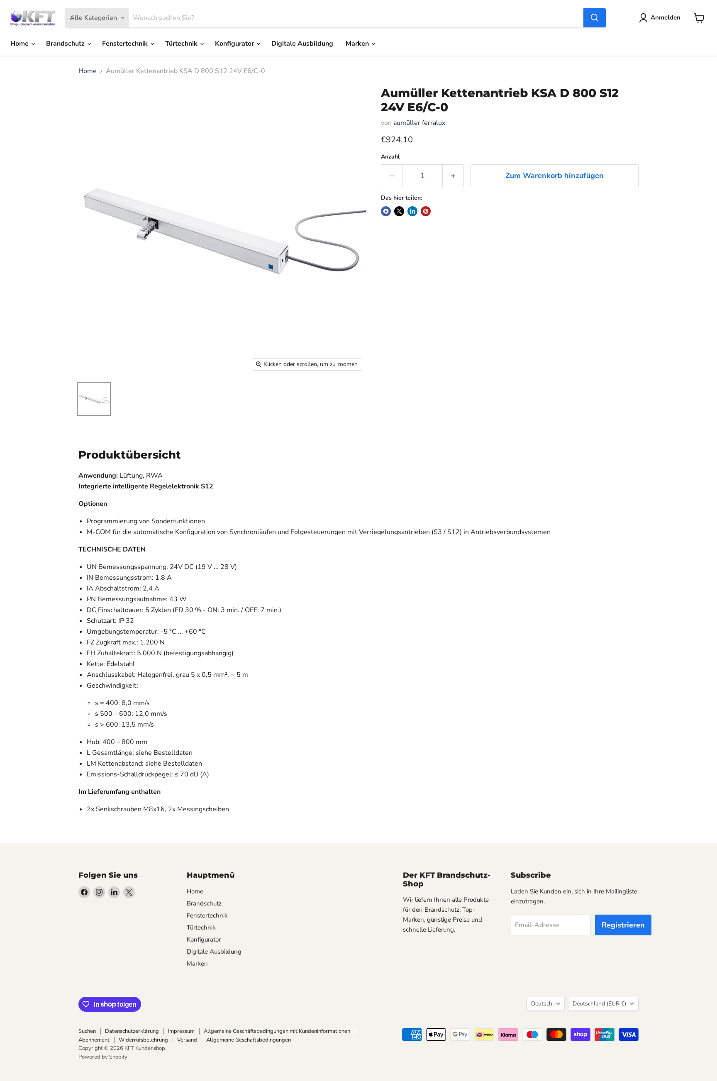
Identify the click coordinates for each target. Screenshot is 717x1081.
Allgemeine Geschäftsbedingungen (248, 1040)
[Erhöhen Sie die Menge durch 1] (453, 175)
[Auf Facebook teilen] (386, 211)
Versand (187, 1040)
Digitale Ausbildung (302, 43)
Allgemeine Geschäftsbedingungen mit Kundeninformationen (277, 1031)
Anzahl (390, 157)
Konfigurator (235, 43)
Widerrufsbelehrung (143, 1040)
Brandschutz (66, 43)
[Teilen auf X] (399, 211)
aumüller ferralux (419, 122)
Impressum (181, 1031)
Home (20, 43)
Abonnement (94, 1040)
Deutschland (599, 1004)
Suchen (87, 1031)
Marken (358, 43)
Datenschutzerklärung (132, 1031)
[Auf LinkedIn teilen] (412, 211)
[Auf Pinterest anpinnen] (426, 211)
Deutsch (541, 1004)
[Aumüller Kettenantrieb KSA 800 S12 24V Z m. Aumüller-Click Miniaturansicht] (94, 399)
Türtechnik (182, 43)
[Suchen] (594, 17)
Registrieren (623, 925)
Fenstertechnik (125, 43)
